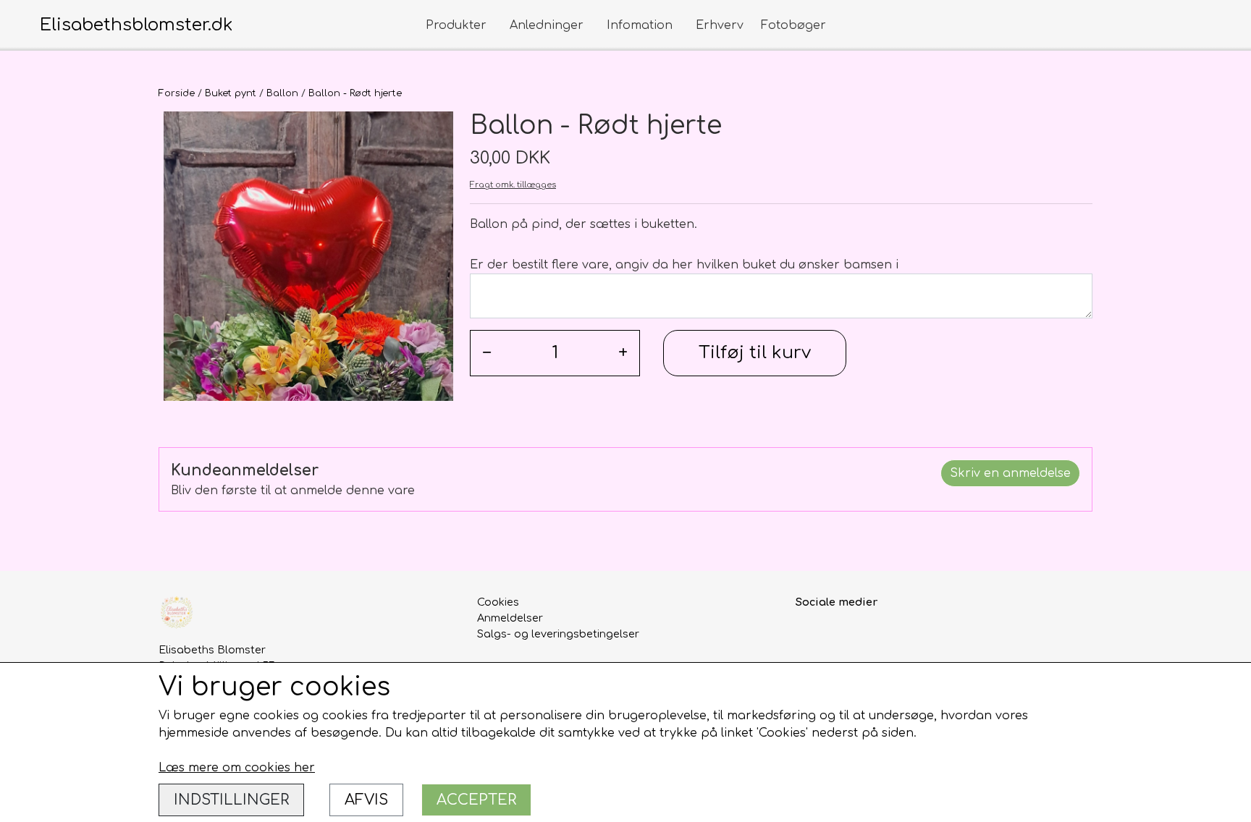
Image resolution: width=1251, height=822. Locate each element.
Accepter (476, 800)
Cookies (498, 602)
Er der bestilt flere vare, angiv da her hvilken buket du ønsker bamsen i (684, 264)
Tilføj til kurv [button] (755, 353)
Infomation (640, 25)
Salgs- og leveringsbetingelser (558, 634)
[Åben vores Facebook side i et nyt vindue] (808, 635)
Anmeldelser (510, 618)
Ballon (282, 93)
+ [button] (623, 353)
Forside (177, 93)
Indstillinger (231, 800)
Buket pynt (230, 93)
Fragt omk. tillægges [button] (513, 185)
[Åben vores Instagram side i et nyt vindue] (839, 635)
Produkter (456, 25)
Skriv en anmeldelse (1010, 473)
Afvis (366, 800)
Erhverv (720, 25)
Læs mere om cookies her (237, 767)
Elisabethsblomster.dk (136, 25)
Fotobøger (793, 25)
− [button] (487, 353)
